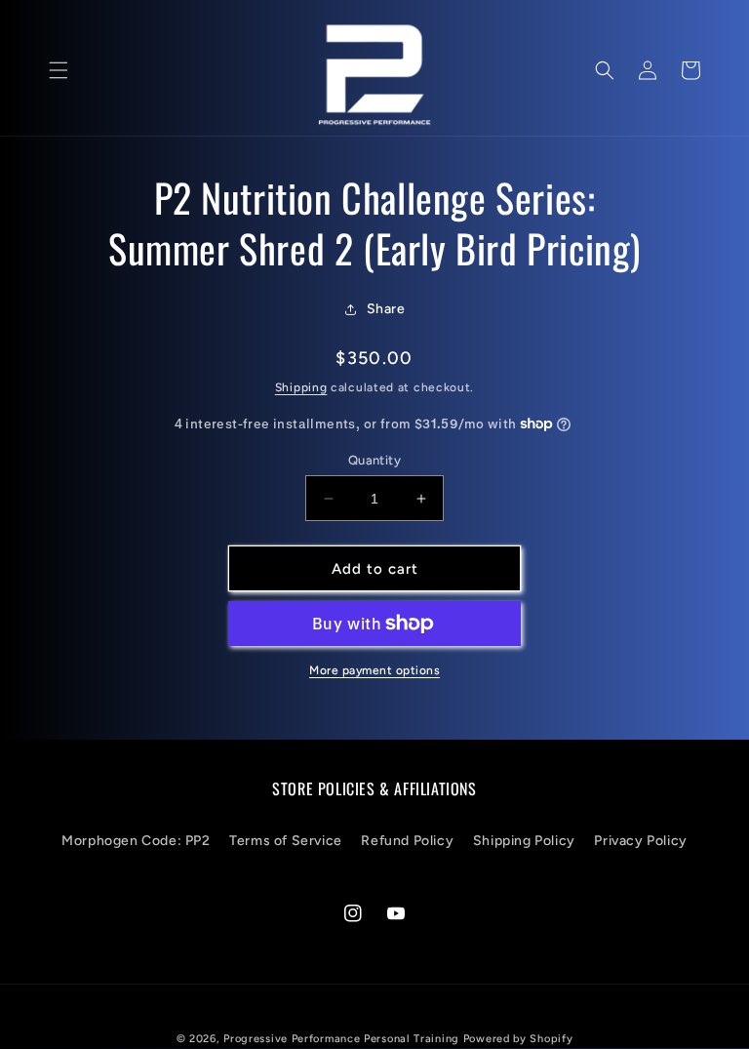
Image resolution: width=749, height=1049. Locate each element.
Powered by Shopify (518, 1038)
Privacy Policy (640, 840)
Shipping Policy (524, 840)
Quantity (374, 460)
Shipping (301, 387)
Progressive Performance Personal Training (341, 1038)
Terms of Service (285, 840)
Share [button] (386, 309)
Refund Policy (407, 840)
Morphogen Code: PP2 (135, 840)
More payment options (374, 670)
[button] (58, 70)
